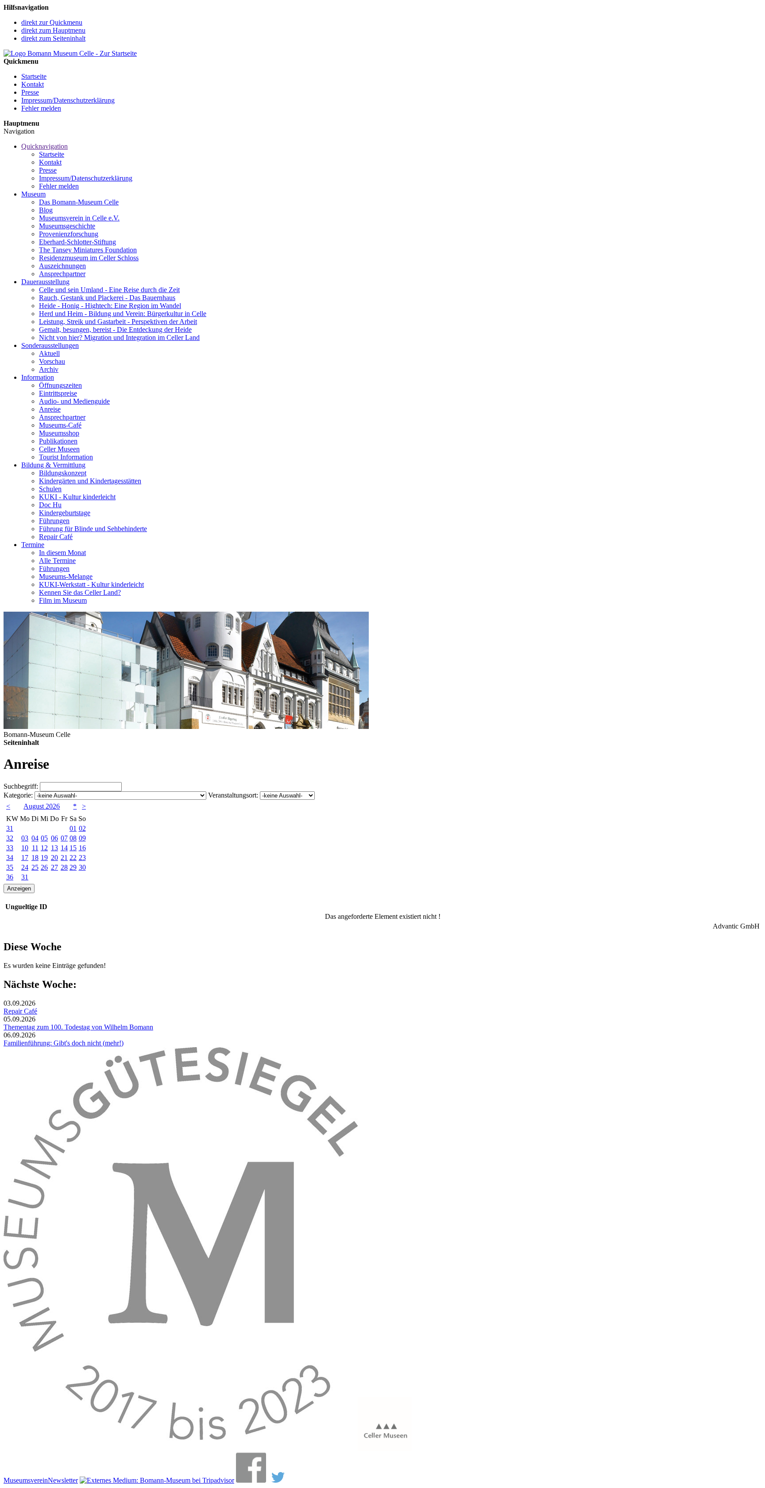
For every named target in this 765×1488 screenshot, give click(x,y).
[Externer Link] (157, 1480)
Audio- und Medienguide (74, 401)
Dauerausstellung (45, 281)
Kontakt (32, 84)
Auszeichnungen (62, 266)
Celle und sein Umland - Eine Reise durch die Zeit (109, 289)
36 (9, 877)
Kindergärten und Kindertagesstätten (90, 481)
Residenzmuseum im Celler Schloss (89, 258)
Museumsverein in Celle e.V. (79, 218)
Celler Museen (59, 449)
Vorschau (52, 361)
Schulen (50, 489)
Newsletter (63, 1480)
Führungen (54, 520)
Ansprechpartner (62, 274)
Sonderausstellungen (50, 345)
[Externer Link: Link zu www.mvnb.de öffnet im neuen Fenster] (181, 1448)
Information (37, 377)
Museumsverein (26, 1480)
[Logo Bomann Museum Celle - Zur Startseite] (70, 53)
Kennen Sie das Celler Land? (80, 592)
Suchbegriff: (21, 786)
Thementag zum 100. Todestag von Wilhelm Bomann (78, 1027)
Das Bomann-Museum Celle (79, 202)
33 (9, 848)
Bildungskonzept (62, 473)
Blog (46, 210)
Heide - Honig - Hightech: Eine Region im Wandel (110, 305)
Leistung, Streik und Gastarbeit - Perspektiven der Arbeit (118, 321)
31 (9, 828)
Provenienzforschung (68, 234)
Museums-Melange (66, 576)
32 (9, 838)
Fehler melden (41, 108)
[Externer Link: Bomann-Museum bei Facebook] (251, 1480)
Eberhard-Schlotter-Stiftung (77, 242)
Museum (33, 194)
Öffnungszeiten (60, 385)
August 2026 (41, 806)
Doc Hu (50, 505)
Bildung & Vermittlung (53, 465)
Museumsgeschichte (67, 226)
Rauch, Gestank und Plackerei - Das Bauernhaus (107, 297)
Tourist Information (66, 457)
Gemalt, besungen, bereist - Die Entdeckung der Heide (115, 329)
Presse (30, 92)
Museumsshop (59, 433)
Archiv (48, 369)
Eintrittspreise (58, 393)
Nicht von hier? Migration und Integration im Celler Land (119, 337)
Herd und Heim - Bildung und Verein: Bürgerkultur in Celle (122, 313)
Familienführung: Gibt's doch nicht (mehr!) (64, 1043)
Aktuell (49, 353)
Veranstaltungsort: (233, 795)
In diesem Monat (62, 552)
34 (9, 857)
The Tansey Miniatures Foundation (88, 250)
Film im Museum (63, 600)
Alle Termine (57, 560)
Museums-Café (60, 425)
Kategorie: (18, 795)
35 (9, 867)
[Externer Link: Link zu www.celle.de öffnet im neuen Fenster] (385, 1448)
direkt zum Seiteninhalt (53, 38)
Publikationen (58, 441)
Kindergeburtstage (64, 513)
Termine (32, 544)
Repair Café (56, 536)
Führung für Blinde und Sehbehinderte (93, 528)
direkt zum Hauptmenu (53, 30)
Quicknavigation (44, 146)
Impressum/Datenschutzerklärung (68, 100)
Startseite (33, 76)
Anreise (50, 409)
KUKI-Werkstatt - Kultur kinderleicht (91, 584)
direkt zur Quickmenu (51, 22)
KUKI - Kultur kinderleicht (77, 497)
